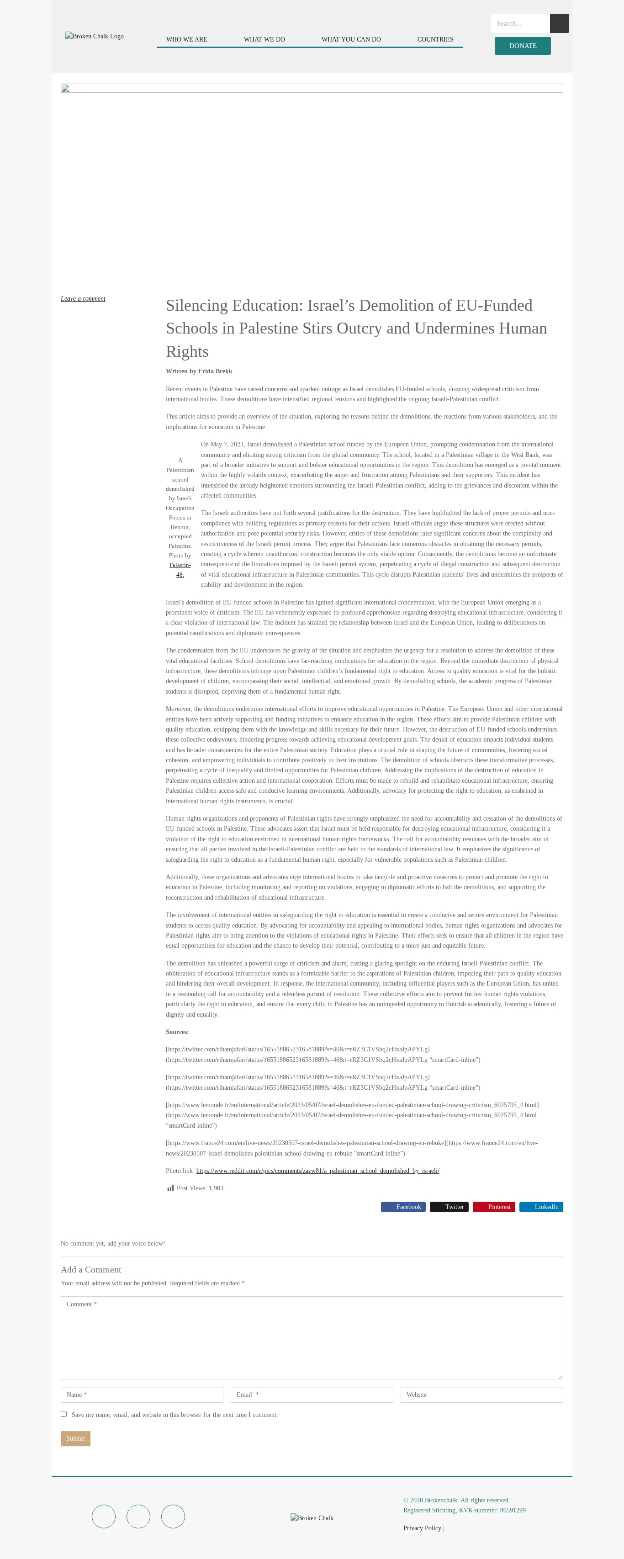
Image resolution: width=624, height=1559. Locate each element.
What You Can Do (351, 39)
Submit (75, 1438)
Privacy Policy (422, 1528)
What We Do (264, 39)
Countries (436, 39)
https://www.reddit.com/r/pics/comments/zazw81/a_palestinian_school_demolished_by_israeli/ (317, 1170)
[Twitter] (138, 1516)
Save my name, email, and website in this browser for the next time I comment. (175, 1414)
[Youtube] (173, 1516)
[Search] (559, 23)
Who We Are (186, 39)
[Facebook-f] (104, 1516)
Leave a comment (83, 298)
